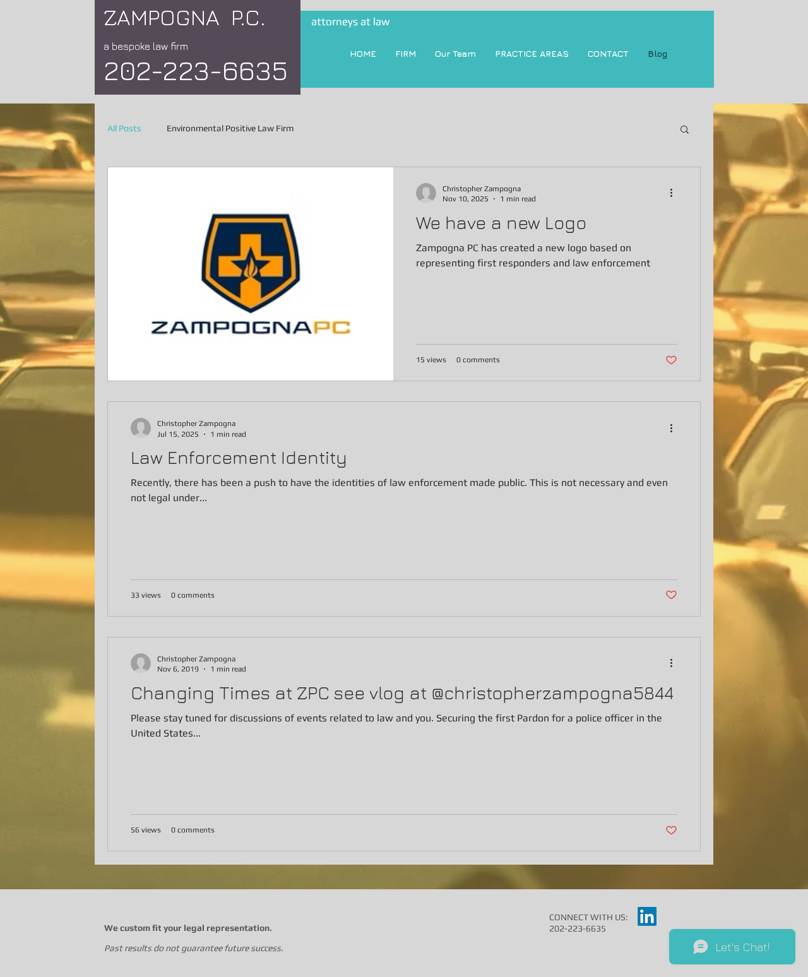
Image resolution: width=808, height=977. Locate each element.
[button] (685, 130)
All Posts (124, 128)
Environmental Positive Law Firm (230, 128)
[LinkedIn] (647, 916)
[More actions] (675, 193)
